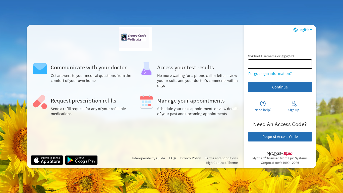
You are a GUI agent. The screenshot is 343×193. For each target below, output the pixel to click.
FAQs (172, 158)
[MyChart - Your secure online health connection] (135, 39)
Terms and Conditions (221, 158)
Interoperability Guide (148, 158)
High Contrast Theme (222, 162)
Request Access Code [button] (280, 136)
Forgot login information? (270, 73)
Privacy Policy (190, 158)
